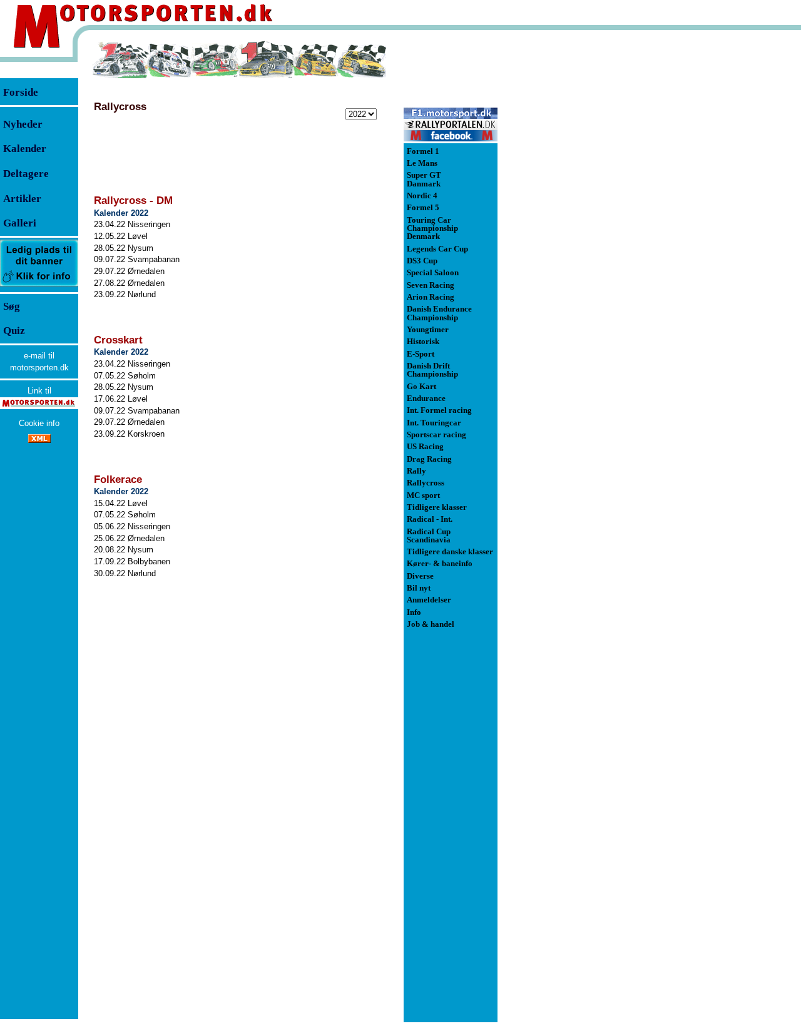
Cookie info (39, 423)
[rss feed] (39, 440)
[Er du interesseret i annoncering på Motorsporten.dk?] (39, 285)
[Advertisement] (563, 227)
